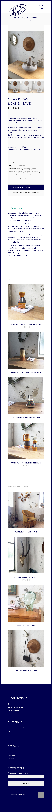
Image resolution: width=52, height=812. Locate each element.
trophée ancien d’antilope (26, 577)
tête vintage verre (26, 625)
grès (24, 172)
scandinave (25, 175)
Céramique (27, 169)
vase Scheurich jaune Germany (26, 324)
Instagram (12, 752)
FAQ (9, 731)
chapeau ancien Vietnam (26, 671)
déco (34, 169)
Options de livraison (21, 187)
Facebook (12, 755)
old (32, 172)
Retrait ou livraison (15, 707)
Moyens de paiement (16, 728)
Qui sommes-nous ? (15, 704)
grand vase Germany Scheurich (26, 372)
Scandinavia (35, 175)
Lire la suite (20, 327)
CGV (9, 735)
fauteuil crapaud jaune (26, 532)
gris (28, 172)
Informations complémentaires (26, 193)
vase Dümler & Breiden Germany (26, 418)
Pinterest (11, 759)
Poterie (36, 172)
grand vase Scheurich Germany (26, 463)
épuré (19, 172)
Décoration (12, 172)
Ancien (19, 169)
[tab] (26, 187)
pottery (11, 175)
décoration (33, 18)
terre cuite (12, 178)
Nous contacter (14, 711)
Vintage (24, 178)
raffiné (17, 175)
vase (18, 178)
